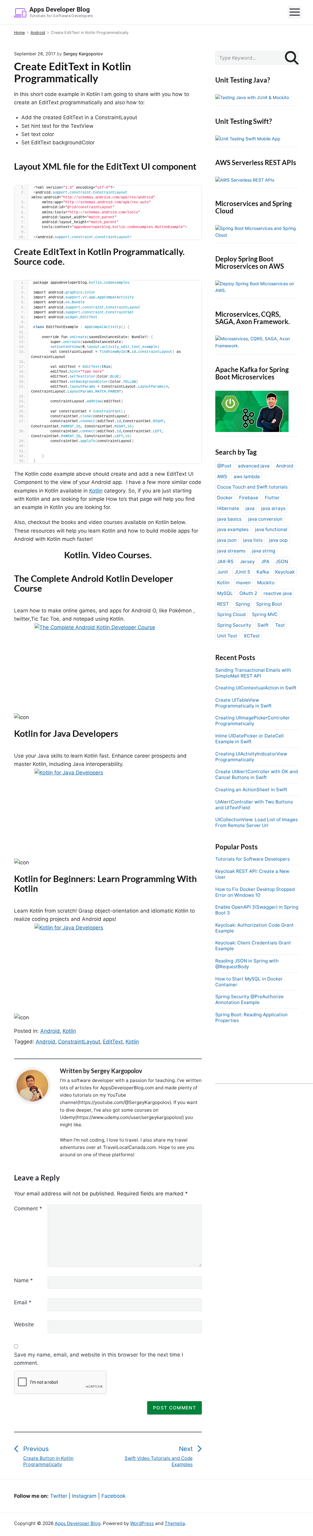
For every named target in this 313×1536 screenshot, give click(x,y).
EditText (113, 1042)
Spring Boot (269, 604)
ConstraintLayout (79, 1042)
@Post (224, 466)
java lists (253, 540)
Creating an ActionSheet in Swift (251, 789)
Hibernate (228, 508)
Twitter (58, 1496)
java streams (231, 551)
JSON (281, 561)
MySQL (225, 593)
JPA (265, 561)
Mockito (266, 582)
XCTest (252, 636)
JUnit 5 (242, 572)
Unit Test (227, 636)
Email (22, 1302)
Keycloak (285, 572)
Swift (263, 625)
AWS (222, 476)
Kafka (263, 572)
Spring (242, 604)
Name (23, 1280)
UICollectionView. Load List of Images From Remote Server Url (256, 822)
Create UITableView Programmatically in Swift (243, 703)
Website (24, 1324)
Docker (225, 497)
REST (223, 604)
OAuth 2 (248, 593)
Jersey (247, 561)
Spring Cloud (231, 614)
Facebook (113, 1496)
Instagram (84, 1496)
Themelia (175, 1523)
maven (243, 582)
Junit (222, 572)
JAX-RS (225, 561)
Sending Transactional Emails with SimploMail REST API (253, 673)
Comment (28, 1209)
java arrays (273, 508)
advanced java (254, 466)
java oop (278, 540)
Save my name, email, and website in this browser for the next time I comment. (98, 1359)
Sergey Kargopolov (116, 1070)
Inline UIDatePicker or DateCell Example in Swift (249, 738)
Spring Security (234, 625)
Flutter (272, 497)
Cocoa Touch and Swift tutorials (252, 487)
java (250, 508)
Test (280, 625)
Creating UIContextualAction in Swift (256, 688)
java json (227, 540)
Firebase (248, 497)
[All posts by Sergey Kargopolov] (35, 1085)
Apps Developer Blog (77, 1523)
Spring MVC (265, 614)
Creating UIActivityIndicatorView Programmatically (251, 756)
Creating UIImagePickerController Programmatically (252, 720)
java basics (229, 519)
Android (50, 1031)
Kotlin (96, 491)
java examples (233, 529)
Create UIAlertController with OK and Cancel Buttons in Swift (256, 774)
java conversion (265, 519)
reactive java (278, 593)
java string (263, 551)
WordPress (142, 1523)
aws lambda (247, 476)
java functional (271, 529)
